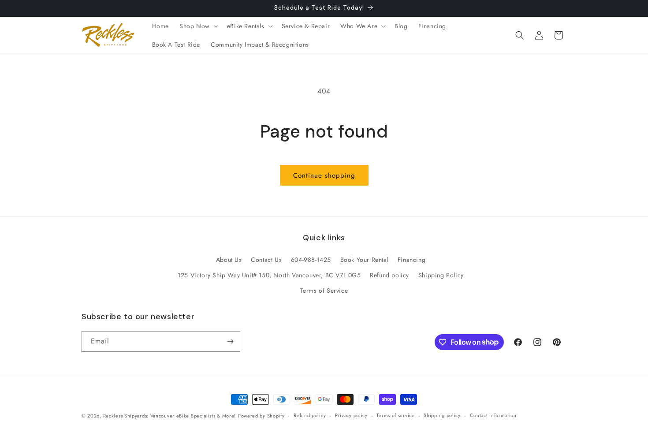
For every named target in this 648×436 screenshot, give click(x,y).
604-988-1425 (311, 259)
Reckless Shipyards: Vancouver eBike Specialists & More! (169, 415)
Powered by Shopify (261, 415)
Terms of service (395, 415)
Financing (411, 259)
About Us (229, 259)
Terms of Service (324, 290)
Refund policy (389, 275)
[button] (198, 26)
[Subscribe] (230, 341)
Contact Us (266, 259)
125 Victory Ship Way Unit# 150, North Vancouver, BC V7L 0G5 (269, 275)
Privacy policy (351, 415)
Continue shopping (324, 175)
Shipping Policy (441, 275)
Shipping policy (442, 415)
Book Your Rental (364, 259)
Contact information (493, 415)
